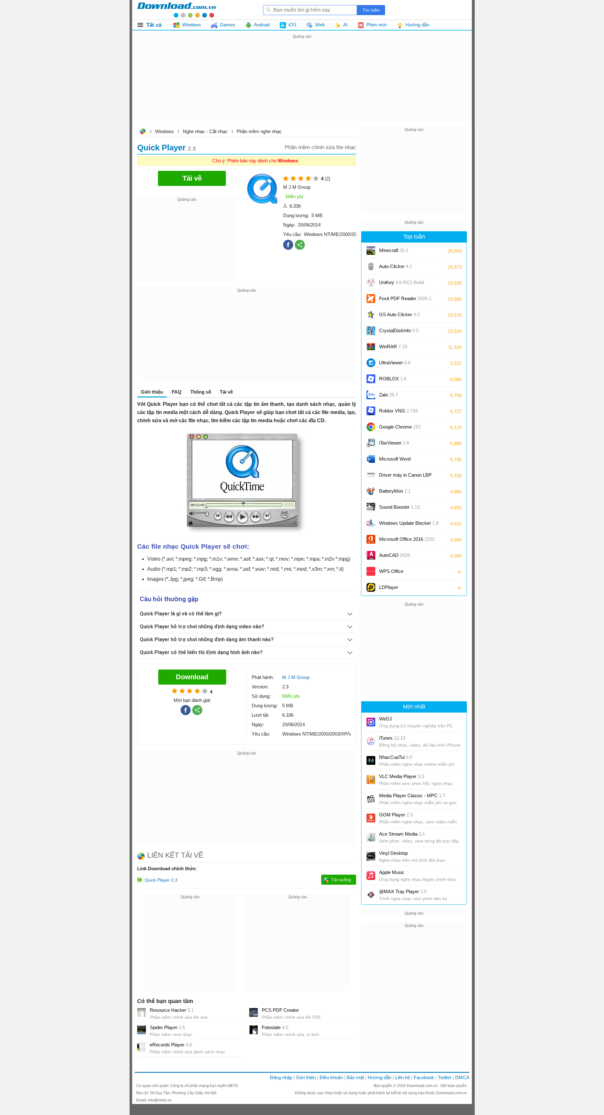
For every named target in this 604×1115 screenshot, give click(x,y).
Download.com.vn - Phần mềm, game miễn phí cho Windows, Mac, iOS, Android (176, 9)
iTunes (392, 738)
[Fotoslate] (253, 1029)
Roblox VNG (398, 410)
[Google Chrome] (370, 427)
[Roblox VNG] (370, 410)
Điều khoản (331, 1077)
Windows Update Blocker (409, 523)
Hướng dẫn (379, 1077)
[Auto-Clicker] (370, 266)
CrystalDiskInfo (398, 330)
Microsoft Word (401, 461)
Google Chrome (400, 426)
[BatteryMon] (370, 491)
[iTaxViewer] (370, 443)
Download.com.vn (142, 132)
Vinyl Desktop (393, 853)
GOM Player (396, 814)
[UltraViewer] (370, 362)
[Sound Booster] (370, 507)
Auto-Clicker (395, 266)
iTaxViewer (394, 442)
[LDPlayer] (370, 587)
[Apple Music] (370, 875)
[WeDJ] (370, 722)
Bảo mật (355, 1077)
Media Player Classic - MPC (412, 795)
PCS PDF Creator (280, 1010)
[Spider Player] (141, 1029)
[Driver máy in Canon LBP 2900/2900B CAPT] (370, 475)
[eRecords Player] (141, 1047)
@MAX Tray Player (403, 891)
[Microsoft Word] (370, 459)
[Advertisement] (302, 84)
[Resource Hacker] (141, 1012)
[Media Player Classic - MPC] (370, 798)
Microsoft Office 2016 (406, 541)
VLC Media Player (401, 776)
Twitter (444, 1077)
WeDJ (385, 718)
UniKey (401, 284)
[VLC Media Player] (370, 779)
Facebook (424, 1077)
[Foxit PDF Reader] (370, 298)
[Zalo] (370, 394)
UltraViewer (395, 362)
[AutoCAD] (370, 555)
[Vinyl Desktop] (370, 856)
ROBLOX (392, 378)
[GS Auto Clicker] (370, 314)
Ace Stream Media (402, 834)
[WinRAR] (370, 346)
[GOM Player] (370, 818)
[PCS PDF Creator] (253, 1012)
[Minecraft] (370, 250)
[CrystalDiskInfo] (370, 330)
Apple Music (392, 872)
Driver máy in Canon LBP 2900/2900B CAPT (405, 477)
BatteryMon (395, 491)
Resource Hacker (172, 1010)
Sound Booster (399, 507)
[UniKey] (370, 282)
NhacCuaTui (395, 757)
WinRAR (393, 346)
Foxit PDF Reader (405, 298)
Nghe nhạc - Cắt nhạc (205, 131)
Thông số (200, 392)
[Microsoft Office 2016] (370, 539)
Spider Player (167, 1027)
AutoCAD (394, 555)
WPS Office (391, 571)
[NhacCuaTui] (370, 760)
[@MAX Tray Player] (370, 894)
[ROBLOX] (370, 378)
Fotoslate (275, 1027)
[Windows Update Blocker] (370, 523)
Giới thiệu (306, 1077)
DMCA (462, 1077)
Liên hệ (402, 1077)
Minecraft (393, 250)
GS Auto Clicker (399, 314)
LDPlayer (388, 587)
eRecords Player (171, 1044)
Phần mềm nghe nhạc (259, 131)
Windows (164, 131)
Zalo (388, 394)
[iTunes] (370, 741)
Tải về (226, 392)
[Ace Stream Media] (370, 837)
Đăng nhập (281, 1077)
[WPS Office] (370, 571)
